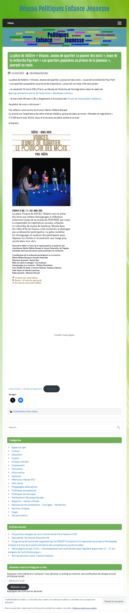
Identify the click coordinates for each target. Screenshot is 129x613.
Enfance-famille (20, 461)
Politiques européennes (24, 490)
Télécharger (51, 389)
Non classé (32, 411)
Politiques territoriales (24, 494)
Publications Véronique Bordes (28, 497)
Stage (15, 512)
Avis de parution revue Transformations (32, 555)
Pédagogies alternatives (24, 486)
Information (18, 472)
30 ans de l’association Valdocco (84, 98)
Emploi (15, 458)
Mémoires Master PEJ (23, 479)
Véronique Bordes (39, 73)
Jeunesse (16, 476)
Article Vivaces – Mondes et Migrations (25, 389)
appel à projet (19, 447)
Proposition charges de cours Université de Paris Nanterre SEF (44, 534)
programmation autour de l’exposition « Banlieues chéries (41, 93)
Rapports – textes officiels (25, 501)
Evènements (19, 411)
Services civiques (20, 508)
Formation (17, 468)
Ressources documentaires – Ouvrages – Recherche (39, 504)
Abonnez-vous (18, 586)
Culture (16, 451)
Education (17, 454)
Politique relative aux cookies (84, 608)
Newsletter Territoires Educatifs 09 (30, 537)
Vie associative (20, 515)
